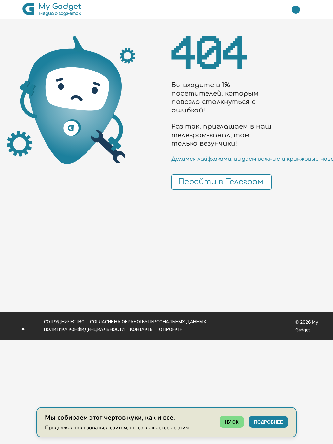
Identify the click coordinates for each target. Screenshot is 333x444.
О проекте (170, 330)
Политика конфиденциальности (84, 330)
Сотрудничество (64, 322)
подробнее (268, 421)
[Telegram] (296, 9)
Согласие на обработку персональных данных (148, 322)
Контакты (141, 330)
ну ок (232, 421)
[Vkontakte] (9, 329)
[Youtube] (9, 321)
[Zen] (23, 329)
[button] (11, 9)
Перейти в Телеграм (220, 181)
